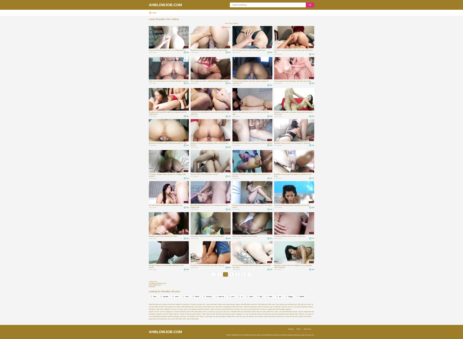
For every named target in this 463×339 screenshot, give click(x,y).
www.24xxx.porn (155, 285)
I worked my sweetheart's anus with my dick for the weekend (210, 113)
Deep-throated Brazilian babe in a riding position (167, 50)
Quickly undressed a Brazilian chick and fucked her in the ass (293, 113)
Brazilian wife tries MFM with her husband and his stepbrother (168, 113)
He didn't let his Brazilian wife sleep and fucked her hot (293, 51)
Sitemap (291, 329)
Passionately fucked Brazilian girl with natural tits (292, 81)
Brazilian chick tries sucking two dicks (163, 236)
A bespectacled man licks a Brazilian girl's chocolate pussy (252, 206)
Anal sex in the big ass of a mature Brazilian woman (168, 81)
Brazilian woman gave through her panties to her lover (292, 175)
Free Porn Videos (231, 23)
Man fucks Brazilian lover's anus (244, 236)
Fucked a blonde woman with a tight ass (289, 236)
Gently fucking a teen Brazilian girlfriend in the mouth (166, 266)
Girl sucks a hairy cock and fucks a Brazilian (207, 236)
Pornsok (152, 287)
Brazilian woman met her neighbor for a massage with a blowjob (293, 266)
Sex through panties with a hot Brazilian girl (248, 50)
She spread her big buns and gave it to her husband (252, 143)
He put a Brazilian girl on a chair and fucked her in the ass (251, 175)
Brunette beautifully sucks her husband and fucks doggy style (209, 206)
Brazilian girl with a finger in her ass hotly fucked (209, 50)
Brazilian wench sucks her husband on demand (292, 143)
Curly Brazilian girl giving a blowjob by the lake (291, 205)
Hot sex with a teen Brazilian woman (204, 174)
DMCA (298, 329)
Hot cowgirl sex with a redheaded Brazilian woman (210, 81)
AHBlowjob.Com (165, 5)
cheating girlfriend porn (157, 283)
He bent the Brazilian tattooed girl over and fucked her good (251, 266)
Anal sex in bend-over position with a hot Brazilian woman (209, 144)
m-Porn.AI (153, 282)
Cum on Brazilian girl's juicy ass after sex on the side (250, 113)
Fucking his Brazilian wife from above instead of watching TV (250, 82)
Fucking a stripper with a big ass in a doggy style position (167, 175)
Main (155, 13)
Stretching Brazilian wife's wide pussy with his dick (168, 143)
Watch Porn (307, 329)
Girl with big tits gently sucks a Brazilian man (166, 205)
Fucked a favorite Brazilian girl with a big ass (208, 265)
